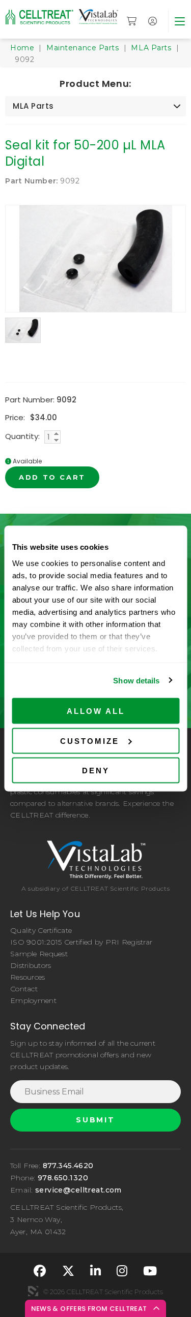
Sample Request (39, 953)
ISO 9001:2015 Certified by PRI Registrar (81, 942)
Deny (96, 770)
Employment (33, 1000)
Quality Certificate (41, 930)
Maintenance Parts (82, 47)
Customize (89, 740)
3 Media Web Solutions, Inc (33, 1291)
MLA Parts (151, 47)
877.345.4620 (68, 1165)
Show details (136, 680)
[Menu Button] (179, 21)
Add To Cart (52, 477)
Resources (27, 977)
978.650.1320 (63, 1177)
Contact (24, 988)
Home (22, 47)
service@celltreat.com (78, 1190)
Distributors (30, 965)
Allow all (96, 711)
